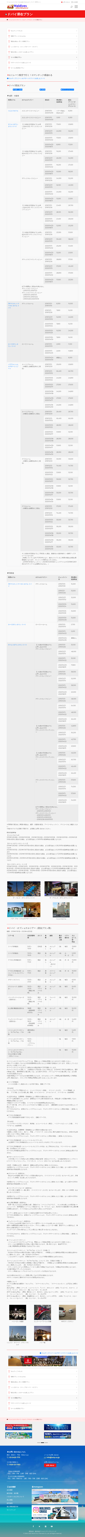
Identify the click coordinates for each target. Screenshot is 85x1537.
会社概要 (75, 2)
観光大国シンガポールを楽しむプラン (22, 52)
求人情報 (10, 1500)
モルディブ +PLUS (16, 31)
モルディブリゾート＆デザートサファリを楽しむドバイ (27, 78)
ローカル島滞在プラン (17, 68)
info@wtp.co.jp (53, 1457)
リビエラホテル (13, 111)
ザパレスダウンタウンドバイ (17, 645)
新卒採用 (10, 1503)
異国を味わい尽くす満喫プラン (20, 41)
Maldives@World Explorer (19, 6)
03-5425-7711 (14, 1457)
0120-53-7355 (14, 1465)
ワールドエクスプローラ (14, 19)
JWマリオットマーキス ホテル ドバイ (13, 306)
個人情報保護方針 (12, 1506)
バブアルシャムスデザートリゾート (13, 366)
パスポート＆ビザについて (15, 1497)
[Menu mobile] (76, 7)
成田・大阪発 (18, 89)
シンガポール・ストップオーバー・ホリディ (24, 46)
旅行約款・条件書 (12, 1493)
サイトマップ (11, 1510)
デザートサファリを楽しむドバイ (21, 62)
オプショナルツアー (68, 89)
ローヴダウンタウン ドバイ (17, 624)
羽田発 (43, 89)
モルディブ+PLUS (27, 19)
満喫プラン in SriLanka (18, 36)
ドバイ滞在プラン (16, 57)
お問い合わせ (66, 2)
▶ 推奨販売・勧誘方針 (51, 1431)
